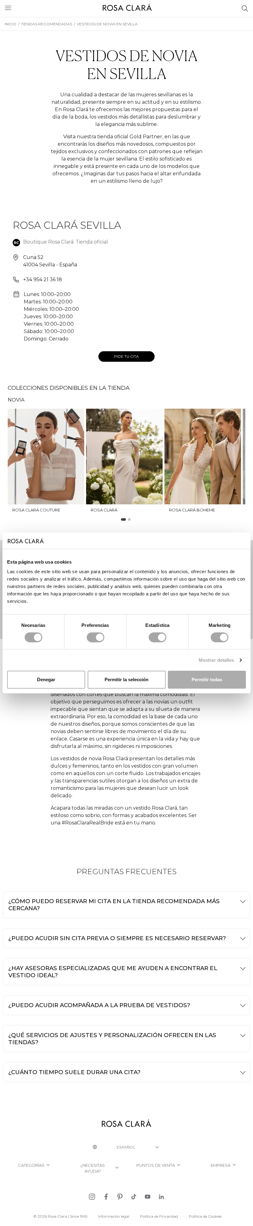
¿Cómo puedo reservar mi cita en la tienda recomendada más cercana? (114, 905)
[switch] (95, 637)
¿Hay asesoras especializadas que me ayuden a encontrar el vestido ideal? (113, 972)
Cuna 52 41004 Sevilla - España (50, 261)
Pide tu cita (126, 356)
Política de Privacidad (159, 1216)
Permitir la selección (126, 679)
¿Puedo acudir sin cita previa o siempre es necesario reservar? (117, 938)
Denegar (46, 679)
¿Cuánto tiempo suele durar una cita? (74, 1072)
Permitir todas (207, 679)
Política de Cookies (205, 1216)
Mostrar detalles (216, 660)
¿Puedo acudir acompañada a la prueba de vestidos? (99, 1005)
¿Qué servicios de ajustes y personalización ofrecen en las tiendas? (112, 1039)
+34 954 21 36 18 (42, 279)
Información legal (113, 1216)
